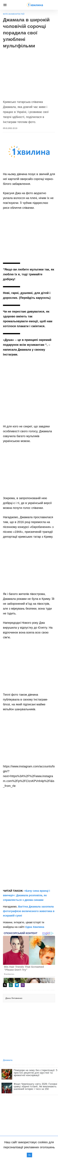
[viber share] (23, 985)
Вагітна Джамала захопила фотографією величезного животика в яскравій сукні (28, 911)
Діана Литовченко (13, 998)
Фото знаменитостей (13, 14)
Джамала (7, 1060)
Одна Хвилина (34, 926)
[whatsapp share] (11, 985)
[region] (29, 72)
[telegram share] (17, 985)
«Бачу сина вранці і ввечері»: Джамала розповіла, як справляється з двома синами (26, 895)
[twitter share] (5, 985)
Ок (29, 1155)
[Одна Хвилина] (35, 5)
